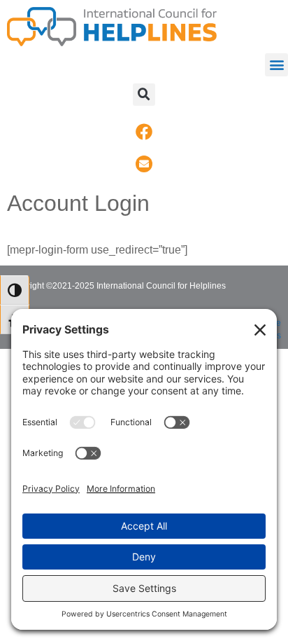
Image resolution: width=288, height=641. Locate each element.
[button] (276, 64)
